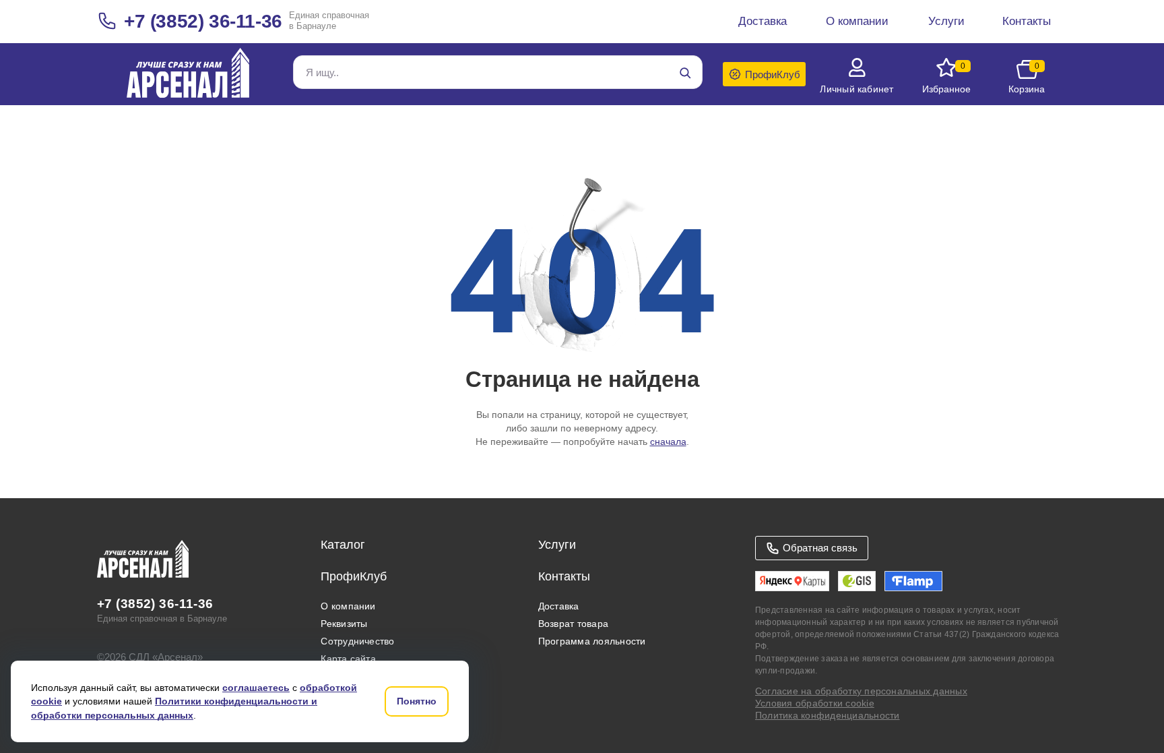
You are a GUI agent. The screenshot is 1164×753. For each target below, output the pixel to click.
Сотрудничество (357, 641)
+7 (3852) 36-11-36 (203, 21)
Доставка (558, 606)
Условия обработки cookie (814, 703)
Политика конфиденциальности (827, 715)
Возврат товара (573, 623)
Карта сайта (348, 658)
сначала (668, 441)
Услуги (557, 544)
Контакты (564, 576)
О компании (348, 606)
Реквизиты (344, 623)
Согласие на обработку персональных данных (861, 691)
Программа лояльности (592, 641)
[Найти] (685, 72)
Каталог (343, 544)
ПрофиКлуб (354, 576)
